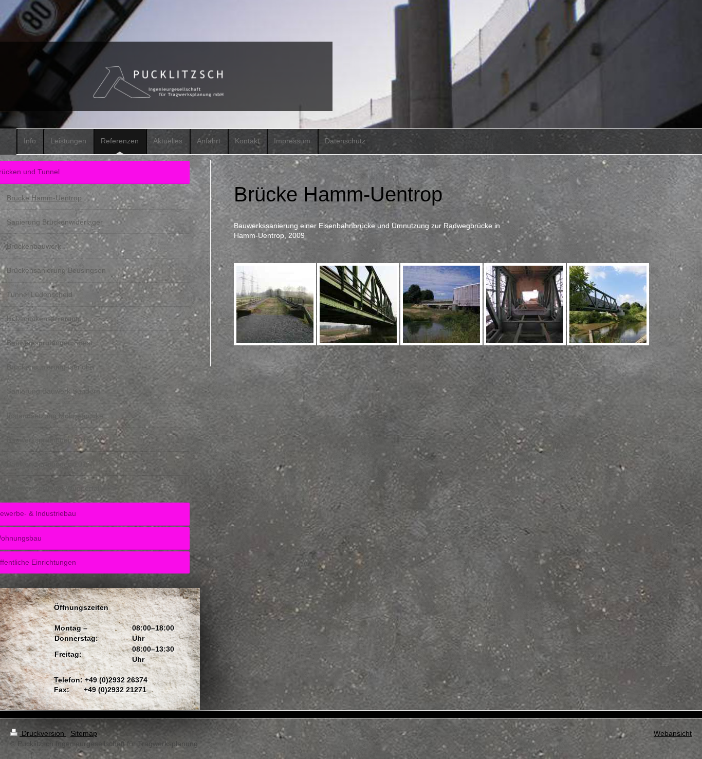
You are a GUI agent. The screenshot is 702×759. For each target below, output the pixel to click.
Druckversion (43, 733)
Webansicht (673, 733)
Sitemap (83, 733)
